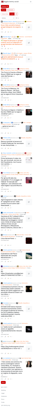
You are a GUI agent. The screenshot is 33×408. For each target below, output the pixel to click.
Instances (4, 396)
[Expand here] (29, 74)
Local (12, 14)
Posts (3, 10)
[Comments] (29, 27)
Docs (2, 399)
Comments (10, 10)
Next (3, 382)
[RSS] (18, 18)
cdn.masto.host (5, 78)
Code (2, 402)
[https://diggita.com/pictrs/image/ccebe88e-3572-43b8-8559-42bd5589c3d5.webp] (29, 43)
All (16, 14)
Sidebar (4, 6)
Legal (2, 393)
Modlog (3, 390)
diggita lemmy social (11, 1)
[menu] (31, 1)
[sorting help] (16, 18)
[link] (5, 32)
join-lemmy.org (5, 405)
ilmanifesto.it (4, 376)
